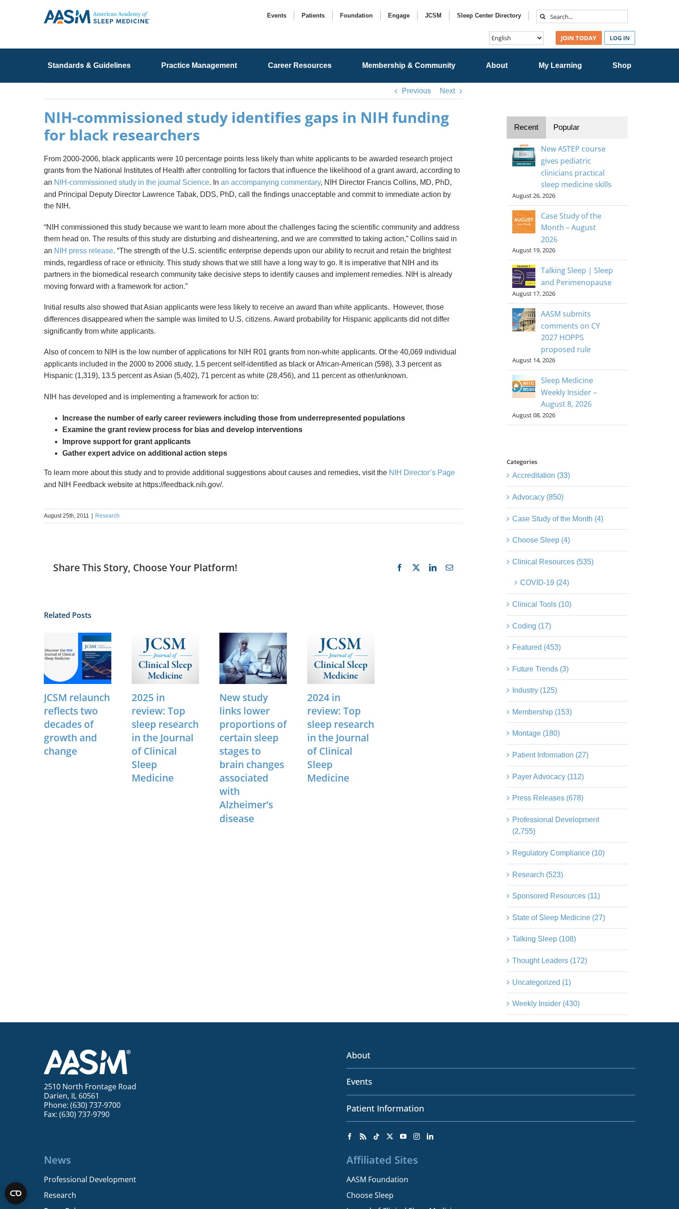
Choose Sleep (370, 1195)
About (358, 1055)
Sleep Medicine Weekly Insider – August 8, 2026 (569, 392)
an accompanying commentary (271, 182)
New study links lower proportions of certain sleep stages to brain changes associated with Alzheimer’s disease (253, 758)
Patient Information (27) (550, 755)
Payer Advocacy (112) (548, 777)
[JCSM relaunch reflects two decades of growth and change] (77, 637)
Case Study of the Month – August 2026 (571, 227)
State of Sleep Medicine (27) (558, 918)
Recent (526, 127)
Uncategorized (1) (541, 982)
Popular (566, 127)
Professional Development (90, 1179)
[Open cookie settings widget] (16, 1193)
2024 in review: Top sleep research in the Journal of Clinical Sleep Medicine (340, 738)
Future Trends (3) (540, 669)
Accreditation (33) (541, 475)
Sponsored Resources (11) (556, 896)
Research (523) (537, 875)
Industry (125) (534, 690)
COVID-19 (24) (544, 582)
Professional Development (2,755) (555, 826)
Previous (416, 91)
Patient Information (385, 1108)
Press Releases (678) (547, 798)
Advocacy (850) (538, 497)
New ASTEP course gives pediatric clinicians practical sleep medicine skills (576, 166)
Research (107, 516)
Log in (620, 38)
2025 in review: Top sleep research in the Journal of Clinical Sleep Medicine (165, 738)
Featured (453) (536, 647)
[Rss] (363, 1136)
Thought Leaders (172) (549, 961)
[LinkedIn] (430, 1136)
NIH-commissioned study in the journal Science (131, 182)
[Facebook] (349, 1136)
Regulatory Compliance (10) (558, 853)
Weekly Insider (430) (546, 1004)
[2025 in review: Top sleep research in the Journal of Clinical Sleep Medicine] (165, 637)
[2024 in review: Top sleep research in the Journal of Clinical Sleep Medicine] (341, 637)
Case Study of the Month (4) (557, 519)
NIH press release (83, 251)
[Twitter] (390, 1136)
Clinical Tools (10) (541, 604)
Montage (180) (536, 733)
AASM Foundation (377, 1179)
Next (447, 91)
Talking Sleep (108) (544, 939)
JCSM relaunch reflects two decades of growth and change (77, 724)
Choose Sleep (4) (541, 540)
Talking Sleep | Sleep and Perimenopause (577, 276)
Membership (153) (542, 712)
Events (359, 1081)
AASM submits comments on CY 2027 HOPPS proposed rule (570, 331)
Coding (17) (531, 626)
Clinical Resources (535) (553, 562)
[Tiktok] (376, 1136)
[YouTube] (403, 1136)
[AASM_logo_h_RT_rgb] (97, 13)
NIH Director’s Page (422, 472)
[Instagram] (416, 1136)
